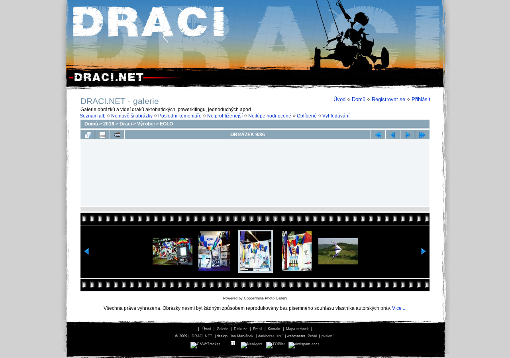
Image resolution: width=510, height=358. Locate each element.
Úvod (339, 99)
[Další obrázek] (407, 134)
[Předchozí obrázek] (393, 134)
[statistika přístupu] (205, 344)
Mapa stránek (297, 329)
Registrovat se (388, 99)
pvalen (327, 336)
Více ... (399, 308)
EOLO (166, 124)
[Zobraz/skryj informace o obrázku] (102, 134)
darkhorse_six (269, 336)
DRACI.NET (202, 336)
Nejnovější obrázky (132, 116)
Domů (358, 99)
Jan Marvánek (241, 336)
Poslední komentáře (180, 116)
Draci (126, 124)
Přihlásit (421, 99)
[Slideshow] (117, 134)
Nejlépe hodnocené (269, 116)
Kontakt (274, 329)
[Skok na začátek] (378, 134)
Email (257, 329)
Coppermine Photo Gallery (265, 298)
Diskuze (240, 329)
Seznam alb (93, 116)
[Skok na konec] (422, 134)
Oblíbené (307, 116)
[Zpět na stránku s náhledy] (87, 134)
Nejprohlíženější (225, 116)
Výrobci (146, 124)
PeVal (312, 336)
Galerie (222, 329)
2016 (108, 124)
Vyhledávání (335, 116)
